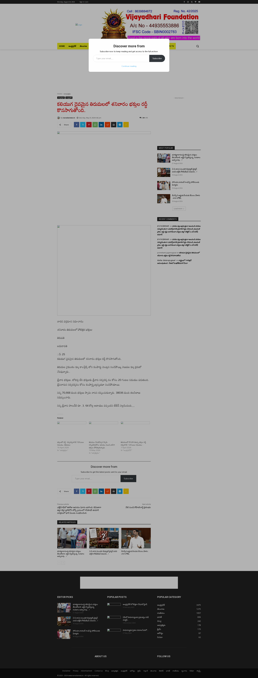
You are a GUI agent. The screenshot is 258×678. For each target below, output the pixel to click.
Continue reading (129, 66)
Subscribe (157, 58)
